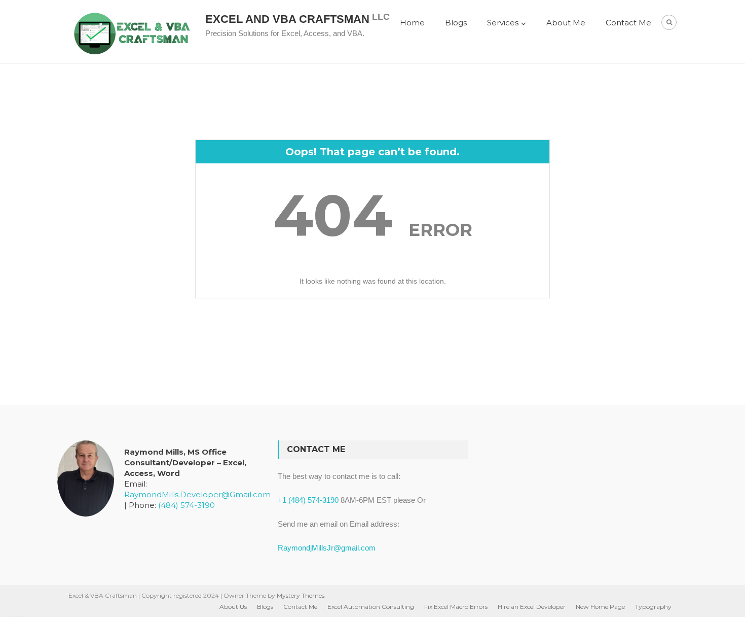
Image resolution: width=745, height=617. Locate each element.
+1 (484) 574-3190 (308, 500)
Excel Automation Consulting (370, 606)
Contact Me (628, 22)
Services (502, 22)
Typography (653, 606)
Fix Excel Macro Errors (456, 606)
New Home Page (600, 606)
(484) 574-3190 (186, 505)
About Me (565, 22)
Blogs (456, 22)
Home (412, 22)
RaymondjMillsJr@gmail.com (327, 547)
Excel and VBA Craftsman (287, 19)
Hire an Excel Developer (532, 606)
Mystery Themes (300, 595)
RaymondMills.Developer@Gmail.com (197, 494)
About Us (233, 606)
